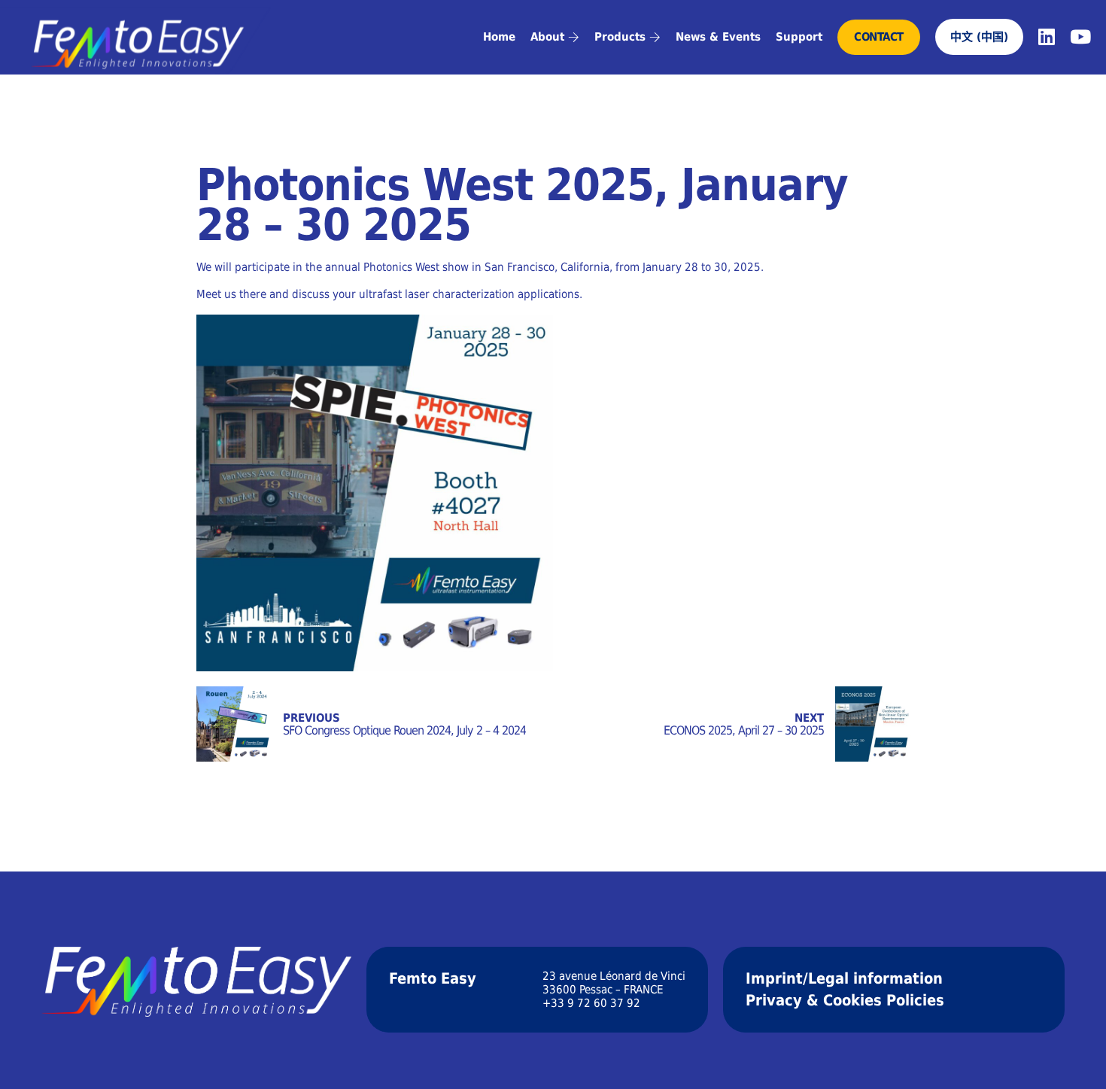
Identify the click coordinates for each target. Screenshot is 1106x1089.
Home (499, 37)
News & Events (718, 37)
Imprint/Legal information (844, 978)
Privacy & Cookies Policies (845, 1000)
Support (799, 37)
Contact (879, 37)
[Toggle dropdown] (573, 37)
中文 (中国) (979, 37)
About (547, 37)
